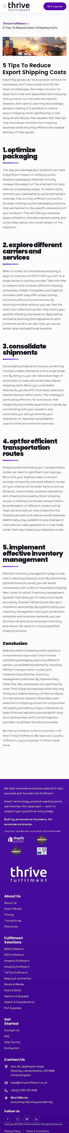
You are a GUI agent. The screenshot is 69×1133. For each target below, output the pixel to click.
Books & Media (14, 984)
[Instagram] (17, 1119)
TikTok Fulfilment (16, 972)
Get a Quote (54, 6)
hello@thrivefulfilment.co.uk (29, 1082)
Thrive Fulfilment (15, 23)
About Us (10, 903)
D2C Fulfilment (14, 955)
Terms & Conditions (37, 1131)
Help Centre (12, 1042)
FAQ (6, 1036)
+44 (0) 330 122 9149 (24, 1090)
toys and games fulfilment (35, 740)
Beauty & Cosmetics (17, 978)
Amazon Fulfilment (16, 961)
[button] (4, 6)
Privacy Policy (12, 1131)
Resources (11, 926)
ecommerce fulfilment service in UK (37, 731)
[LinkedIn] (36, 1119)
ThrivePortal (12, 921)
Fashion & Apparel (16, 996)
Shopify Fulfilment (17, 967)
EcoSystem (11, 1048)
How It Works (13, 909)
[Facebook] (7, 1119)
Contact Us (11, 1030)
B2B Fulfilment (14, 949)
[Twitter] (26, 1119)
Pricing (9, 915)
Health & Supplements (19, 1002)
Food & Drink (12, 990)
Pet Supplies (12, 1008)
